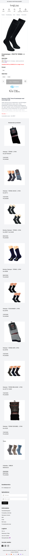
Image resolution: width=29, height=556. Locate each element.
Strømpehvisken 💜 (6, 537)
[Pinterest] (8, 546)
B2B (3, 517)
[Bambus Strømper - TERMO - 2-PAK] (14, 216)
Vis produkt (5, 159)
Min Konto (4, 521)
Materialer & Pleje (6, 533)
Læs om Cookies (5, 535)
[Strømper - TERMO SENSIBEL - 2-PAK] (14, 413)
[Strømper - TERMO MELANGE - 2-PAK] (14, 373)
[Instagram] (5, 546)
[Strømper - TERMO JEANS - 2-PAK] (14, 177)
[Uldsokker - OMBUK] (14, 452)
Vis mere (4, 113)
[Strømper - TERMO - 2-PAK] (14, 138)
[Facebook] (2, 546)
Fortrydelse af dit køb (6, 512)
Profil (3, 519)
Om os (3, 531)
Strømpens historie (6, 515)
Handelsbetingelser (6, 510)
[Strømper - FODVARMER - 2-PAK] (14, 295)
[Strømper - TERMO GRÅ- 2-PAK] (14, 334)
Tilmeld (5, 502)
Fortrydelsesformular (6, 524)
